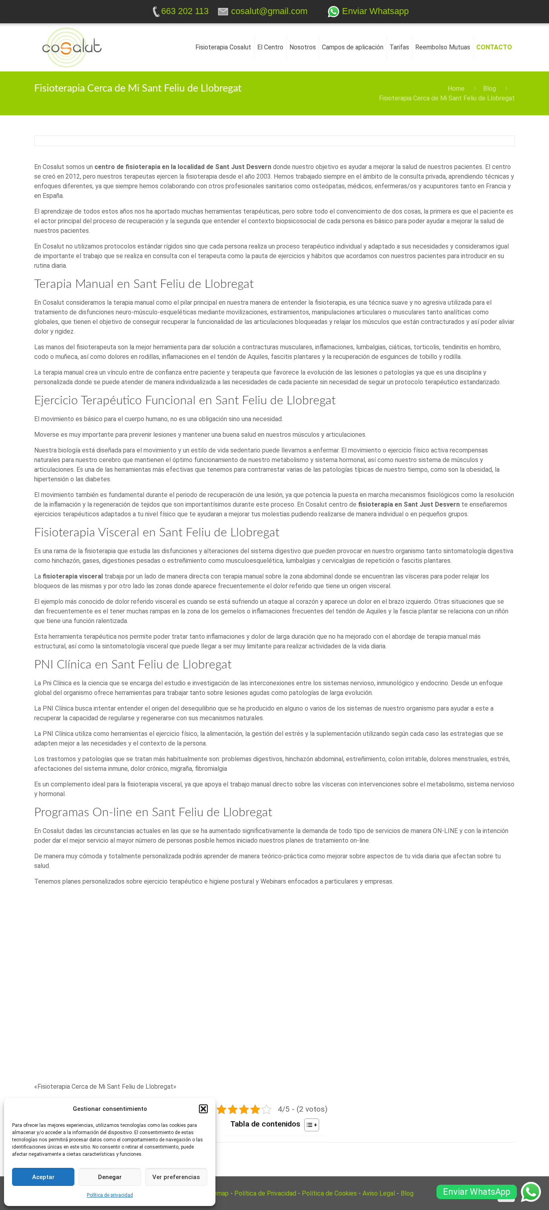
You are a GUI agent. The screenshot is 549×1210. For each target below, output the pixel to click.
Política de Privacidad (265, 1193)
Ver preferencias (176, 1177)
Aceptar (43, 1177)
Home (456, 88)
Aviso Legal (379, 1193)
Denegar (110, 1177)
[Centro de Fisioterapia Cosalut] (72, 47)
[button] (203, 1109)
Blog (489, 88)
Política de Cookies (329, 1193)
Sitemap (217, 1193)
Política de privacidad (110, 1195)
